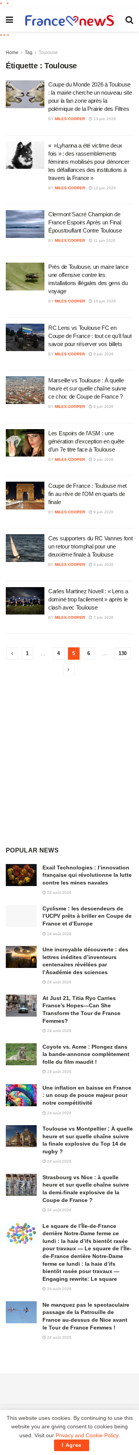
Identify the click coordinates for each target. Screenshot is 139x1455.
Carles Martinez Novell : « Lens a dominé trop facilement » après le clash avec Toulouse (88, 599)
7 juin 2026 (103, 617)
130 (123, 653)
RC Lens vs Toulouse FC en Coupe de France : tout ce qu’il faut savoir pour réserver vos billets (89, 335)
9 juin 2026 (103, 354)
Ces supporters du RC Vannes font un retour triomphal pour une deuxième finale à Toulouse (90, 546)
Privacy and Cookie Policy (87, 1435)
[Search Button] (129, 20)
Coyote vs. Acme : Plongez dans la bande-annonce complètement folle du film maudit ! (85, 1054)
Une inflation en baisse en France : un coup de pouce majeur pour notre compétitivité (86, 1095)
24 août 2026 (58, 892)
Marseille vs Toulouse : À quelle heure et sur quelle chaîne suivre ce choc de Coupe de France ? (87, 388)
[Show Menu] (9, 20)
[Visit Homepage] (69, 20)
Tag (28, 52)
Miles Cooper (70, 119)
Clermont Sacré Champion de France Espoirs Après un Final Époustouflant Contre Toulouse (85, 222)
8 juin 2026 (103, 564)
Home (12, 52)
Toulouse (48, 52)
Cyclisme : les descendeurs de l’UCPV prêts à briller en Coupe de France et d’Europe (87, 916)
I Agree (71, 1445)
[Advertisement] (69, 760)
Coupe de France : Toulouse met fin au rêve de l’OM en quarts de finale (87, 493)
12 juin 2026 (104, 188)
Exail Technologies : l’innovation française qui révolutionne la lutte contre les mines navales (87, 875)
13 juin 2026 (104, 119)
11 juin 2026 (103, 240)
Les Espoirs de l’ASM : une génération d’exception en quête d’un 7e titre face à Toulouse (86, 441)
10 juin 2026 (104, 301)
